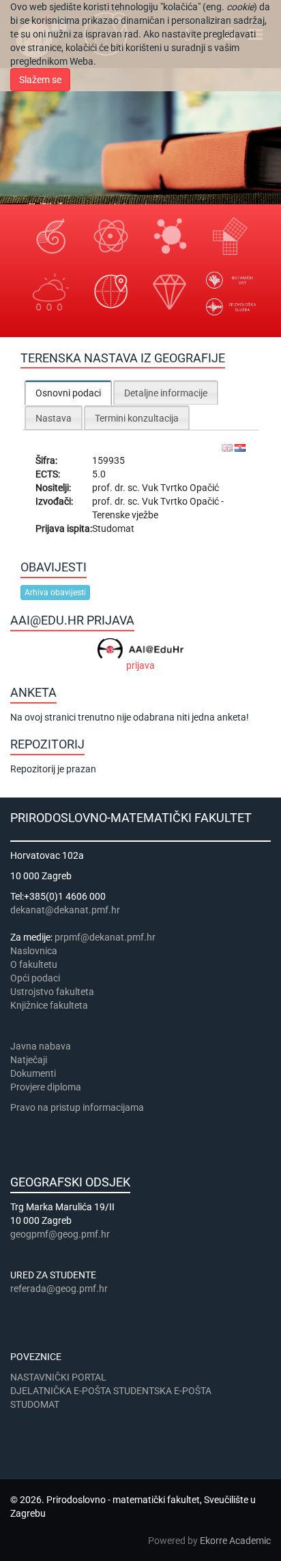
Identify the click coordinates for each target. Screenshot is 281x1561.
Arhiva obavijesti (55, 592)
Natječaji (28, 1059)
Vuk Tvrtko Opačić (180, 487)
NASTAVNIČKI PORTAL (58, 1377)
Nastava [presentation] (53, 418)
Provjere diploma (45, 1087)
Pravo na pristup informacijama (79, 1107)
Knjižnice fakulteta (49, 1005)
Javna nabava (40, 1046)
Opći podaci (35, 978)
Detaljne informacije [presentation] (165, 393)
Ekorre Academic (235, 1540)
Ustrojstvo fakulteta (52, 991)
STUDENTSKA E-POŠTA (162, 1390)
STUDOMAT (34, 1404)
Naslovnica (33, 950)
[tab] (68, 392)
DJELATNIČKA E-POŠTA (60, 1390)
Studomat (113, 528)
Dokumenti (33, 1073)
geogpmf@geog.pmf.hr (60, 1234)
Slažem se (40, 79)
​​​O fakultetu (33, 964)
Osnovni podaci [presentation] (68, 393)
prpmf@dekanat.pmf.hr (105, 937)
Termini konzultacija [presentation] (137, 418)
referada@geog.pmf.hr (59, 1288)
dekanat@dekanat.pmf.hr (65, 909)
